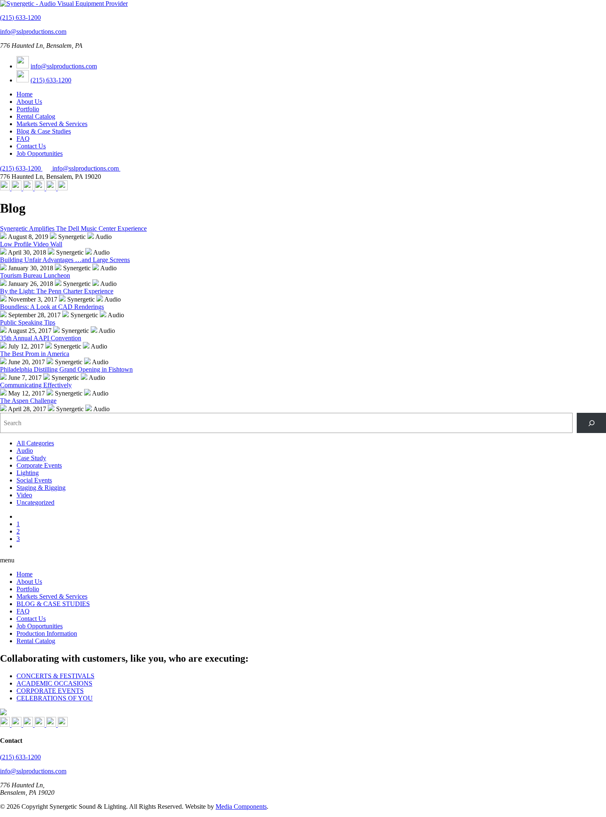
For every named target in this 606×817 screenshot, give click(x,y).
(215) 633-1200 (20, 17)
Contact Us (31, 146)
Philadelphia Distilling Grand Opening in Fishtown (66, 369)
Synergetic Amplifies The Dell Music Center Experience (73, 228)
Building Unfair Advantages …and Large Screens (65, 259)
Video (24, 495)
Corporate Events (39, 465)
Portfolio (27, 108)
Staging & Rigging (41, 487)
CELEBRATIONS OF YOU (54, 698)
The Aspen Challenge (28, 400)
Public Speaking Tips (27, 322)
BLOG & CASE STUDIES (53, 603)
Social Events (34, 480)
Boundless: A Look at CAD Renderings (52, 306)
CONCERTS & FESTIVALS (55, 675)
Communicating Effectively (36, 385)
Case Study (31, 457)
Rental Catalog (35, 116)
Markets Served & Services (51, 123)
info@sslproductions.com (33, 31)
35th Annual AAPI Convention (40, 338)
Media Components (241, 806)
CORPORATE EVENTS (50, 690)
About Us (29, 101)
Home (24, 94)
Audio (24, 450)
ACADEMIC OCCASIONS (54, 683)
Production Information (46, 633)
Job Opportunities (39, 153)
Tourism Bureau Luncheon (35, 275)
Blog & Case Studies (43, 131)
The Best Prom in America (34, 353)
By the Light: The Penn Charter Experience (56, 291)
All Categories (35, 443)
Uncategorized (35, 502)
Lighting (27, 472)
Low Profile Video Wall (31, 244)
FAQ (23, 138)
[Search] (591, 423)
